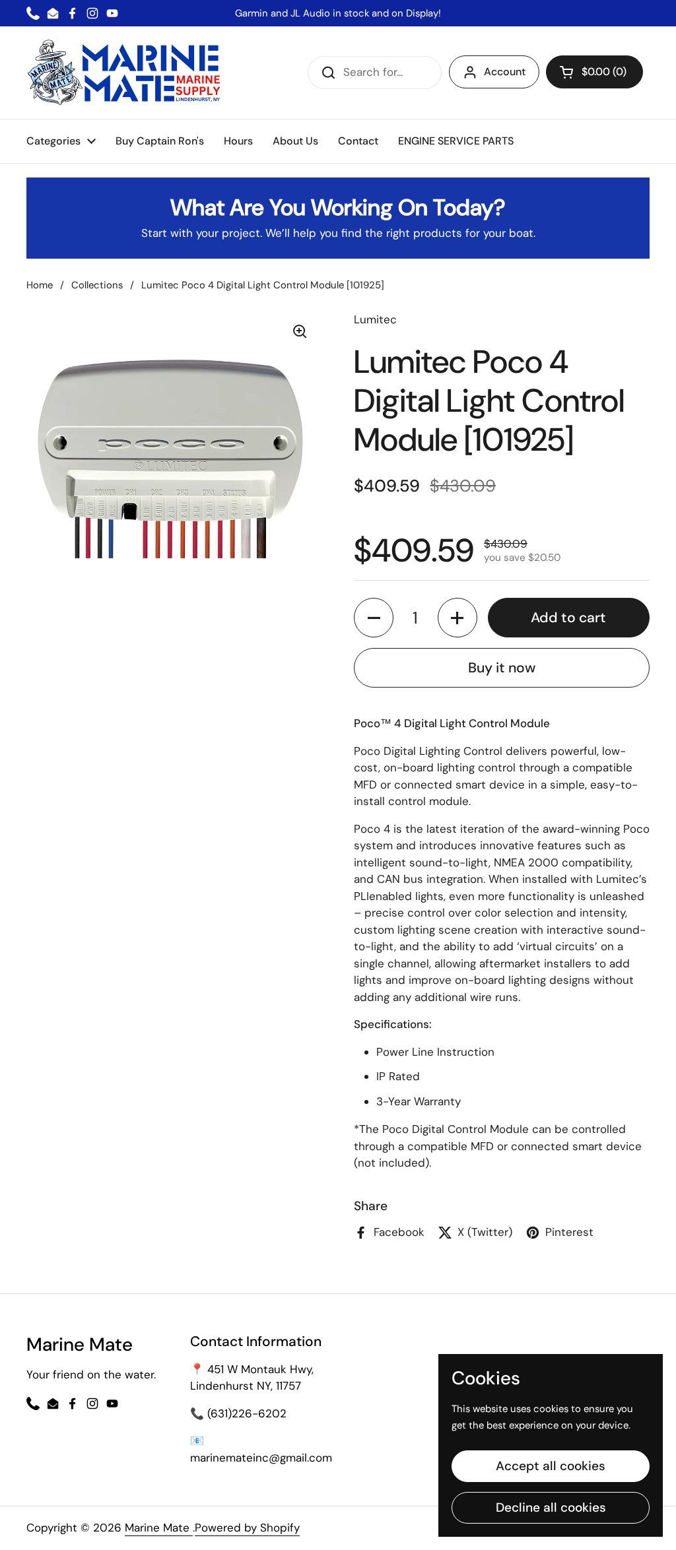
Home (39, 285)
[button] (594, 71)
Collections (97, 285)
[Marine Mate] (127, 73)
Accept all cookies (550, 1466)
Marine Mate (159, 1527)
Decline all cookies (551, 1507)
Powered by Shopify (247, 1527)
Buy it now (501, 668)
